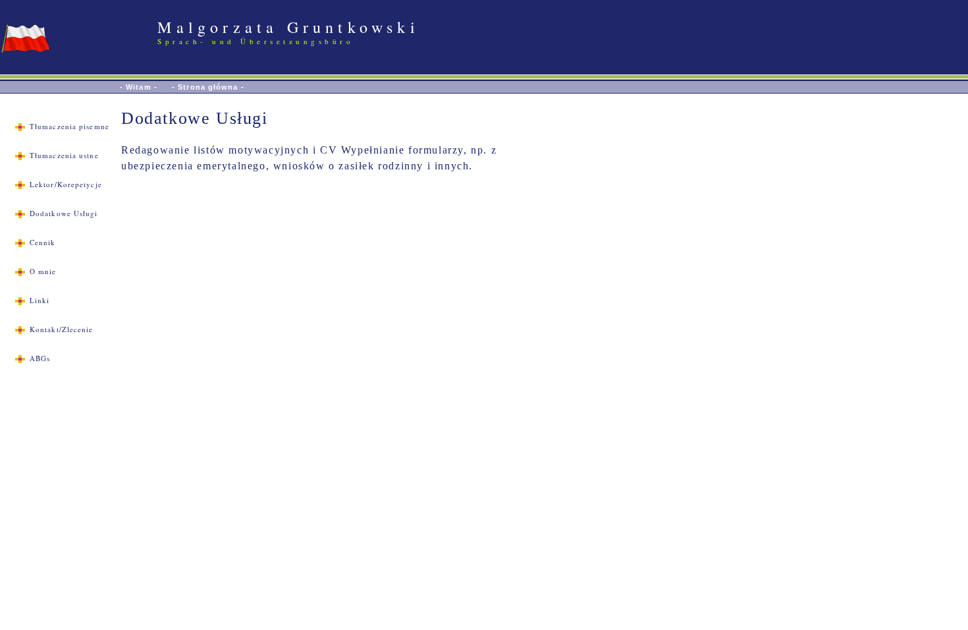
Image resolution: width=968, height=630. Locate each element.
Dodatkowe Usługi (64, 213)
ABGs (40, 358)
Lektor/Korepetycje (66, 184)
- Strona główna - (208, 87)
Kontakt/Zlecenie (62, 329)
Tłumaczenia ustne (64, 155)
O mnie (43, 271)
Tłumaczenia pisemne (69, 126)
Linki (40, 300)
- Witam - (138, 87)
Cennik (43, 242)
